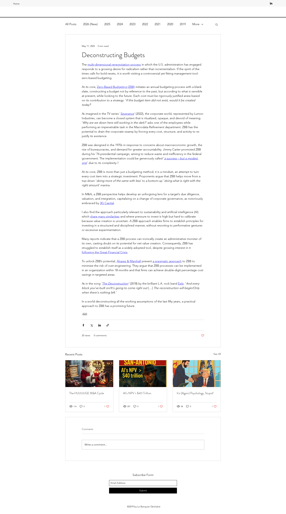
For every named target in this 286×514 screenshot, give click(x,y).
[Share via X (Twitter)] (91, 325)
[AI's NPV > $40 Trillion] (143, 373)
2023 (132, 24)
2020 (170, 24)
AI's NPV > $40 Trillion (137, 393)
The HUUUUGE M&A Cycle (86, 393)
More (195, 24)
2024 (120, 24)
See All (217, 353)
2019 (183, 24)
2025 (107, 24)
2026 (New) (90, 24)
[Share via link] (107, 325)
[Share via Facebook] (83, 325)
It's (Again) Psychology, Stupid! (195, 393)
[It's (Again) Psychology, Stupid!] (197, 373)
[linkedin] (271, 3)
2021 (158, 24)
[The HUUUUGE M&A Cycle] (89, 373)
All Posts (70, 24)
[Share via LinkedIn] (99, 325)
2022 (145, 24)
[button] (216, 24)
